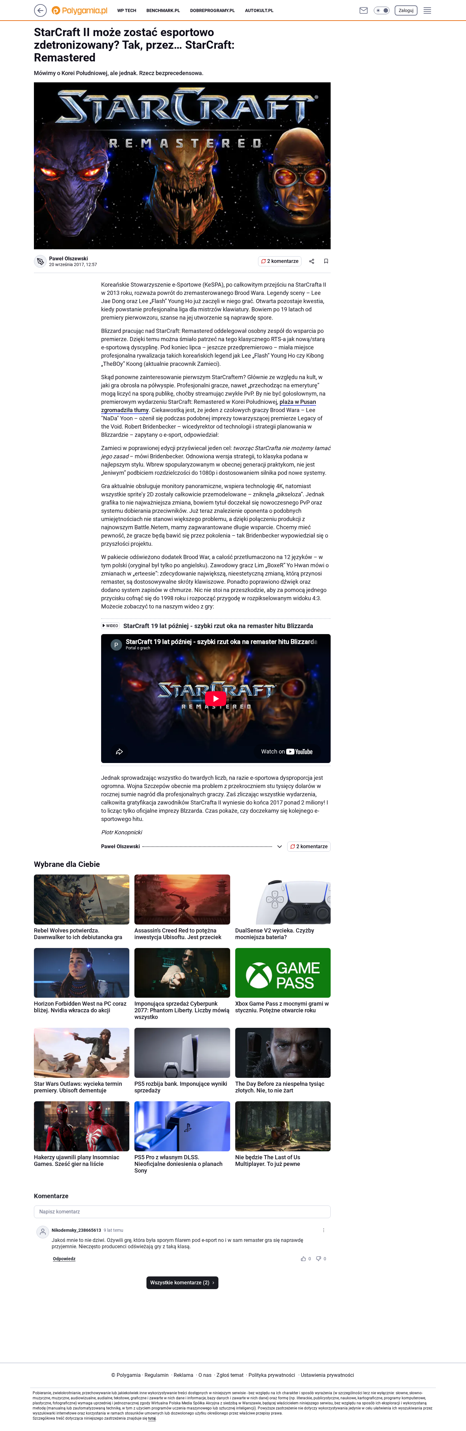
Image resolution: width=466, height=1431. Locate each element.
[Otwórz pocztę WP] (364, 10)
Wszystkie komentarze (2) (180, 1283)
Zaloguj (406, 10)
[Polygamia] (84, 10)
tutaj (152, 1418)
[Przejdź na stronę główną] (40, 15)
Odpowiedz (64, 1258)
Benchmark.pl (163, 10)
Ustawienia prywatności (326, 1375)
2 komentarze (283, 261)
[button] (382, 10)
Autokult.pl (259, 10)
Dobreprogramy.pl (212, 10)
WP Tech (126, 10)
